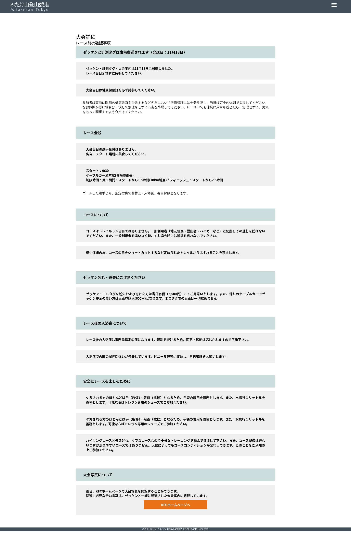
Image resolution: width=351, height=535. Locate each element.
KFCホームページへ (175, 504)
